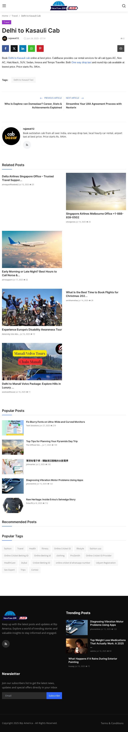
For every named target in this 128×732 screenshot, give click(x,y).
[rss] (6, 644)
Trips (23, 569)
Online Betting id (42, 555)
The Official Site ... (34, 445)
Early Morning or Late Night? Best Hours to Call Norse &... (29, 273)
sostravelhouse (8, 392)
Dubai (24, 562)
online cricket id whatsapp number (73, 562)
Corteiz (34, 569)
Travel (15, 15)
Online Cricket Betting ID (16, 555)
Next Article (73, 98)
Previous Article (53, 98)
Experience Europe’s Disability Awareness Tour (32, 329)
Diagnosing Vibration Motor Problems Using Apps (54, 480)
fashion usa (95, 548)
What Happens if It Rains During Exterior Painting (92, 660)
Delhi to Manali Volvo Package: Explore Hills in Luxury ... (31, 385)
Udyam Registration (106, 562)
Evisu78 (29, 503)
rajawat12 (28, 128)
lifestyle (80, 548)
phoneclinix (31, 483)
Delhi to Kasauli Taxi (23, 79)
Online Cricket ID (62, 548)
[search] (124, 6)
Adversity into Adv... (11, 334)
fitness (45, 548)
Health (32, 548)
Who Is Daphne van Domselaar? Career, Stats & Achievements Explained (33, 105)
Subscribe (54, 695)
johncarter (30, 464)
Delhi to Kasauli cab (19, 58)
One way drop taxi (81, 62)
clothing (60, 555)
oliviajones (70, 221)
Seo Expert (9, 569)
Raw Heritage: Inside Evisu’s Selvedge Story (51, 499)
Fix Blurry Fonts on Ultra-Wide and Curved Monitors (55, 421)
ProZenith (75, 555)
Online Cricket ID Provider (99, 555)
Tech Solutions (32, 425)
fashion (8, 548)
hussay (71, 666)
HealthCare (9, 562)
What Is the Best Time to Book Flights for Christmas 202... (92, 294)
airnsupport (7, 279)
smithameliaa (72, 300)
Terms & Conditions (112, 723)
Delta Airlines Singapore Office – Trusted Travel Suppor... (28, 178)
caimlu (93, 651)
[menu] (4, 6)
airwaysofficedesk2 (10, 184)
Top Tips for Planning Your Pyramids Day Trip (52, 441)
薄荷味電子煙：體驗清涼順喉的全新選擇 (47, 460)
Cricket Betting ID (41, 562)
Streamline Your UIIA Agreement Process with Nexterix (94, 105)
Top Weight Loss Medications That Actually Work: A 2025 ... (108, 643)
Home (5, 15)
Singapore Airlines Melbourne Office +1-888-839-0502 (94, 215)
